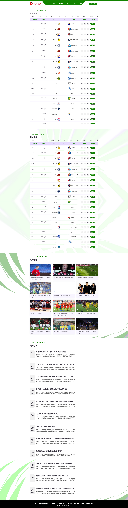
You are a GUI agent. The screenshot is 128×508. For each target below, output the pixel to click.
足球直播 (53, 3)
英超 (33, 16)
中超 (46, 16)
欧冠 (52, 16)
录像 (81, 3)
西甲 (65, 16)
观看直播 (93, 23)
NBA (39, 16)
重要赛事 (68, 3)
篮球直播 (61, 3)
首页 (47, 3)
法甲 (71, 16)
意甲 (78, 16)
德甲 (59, 16)
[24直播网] (35, 4)
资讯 (75, 3)
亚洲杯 (91, 16)
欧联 (84, 16)
